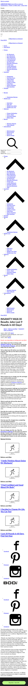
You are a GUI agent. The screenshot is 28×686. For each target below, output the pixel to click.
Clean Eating (10, 79)
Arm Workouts (11, 56)
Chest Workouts (11, 58)
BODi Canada (10, 135)
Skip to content (5, 1)
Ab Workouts (10, 54)
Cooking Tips (10, 81)
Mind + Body (10, 114)
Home (5, 45)
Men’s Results (10, 125)
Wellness (6, 109)
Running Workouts (12, 69)
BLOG (5, 329)
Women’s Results (11, 123)
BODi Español (10, 131)
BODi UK (9, 134)
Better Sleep (10, 117)
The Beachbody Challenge (8, 346)
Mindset (6, 88)
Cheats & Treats (11, 82)
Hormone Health (11, 116)
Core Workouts (11, 60)
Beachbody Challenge (7, 431)
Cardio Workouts (11, 66)
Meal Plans (10, 83)
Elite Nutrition (11, 86)
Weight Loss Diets (12, 106)
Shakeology (10, 76)
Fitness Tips (10, 64)
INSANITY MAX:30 (6, 344)
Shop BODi (4, 40)
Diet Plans (9, 103)
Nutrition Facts (11, 78)
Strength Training (11, 67)
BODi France (10, 132)
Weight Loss (7, 98)
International (7, 126)
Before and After (12, 329)
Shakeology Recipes (12, 97)
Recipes (6, 92)
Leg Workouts (10, 61)
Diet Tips (9, 104)
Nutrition (6, 72)
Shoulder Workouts (12, 63)
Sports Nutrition (11, 85)
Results (6, 119)
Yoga (8, 70)
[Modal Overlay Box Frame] (14, 681)
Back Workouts (11, 57)
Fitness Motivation (12, 113)
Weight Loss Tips (11, 107)
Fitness (6, 50)
